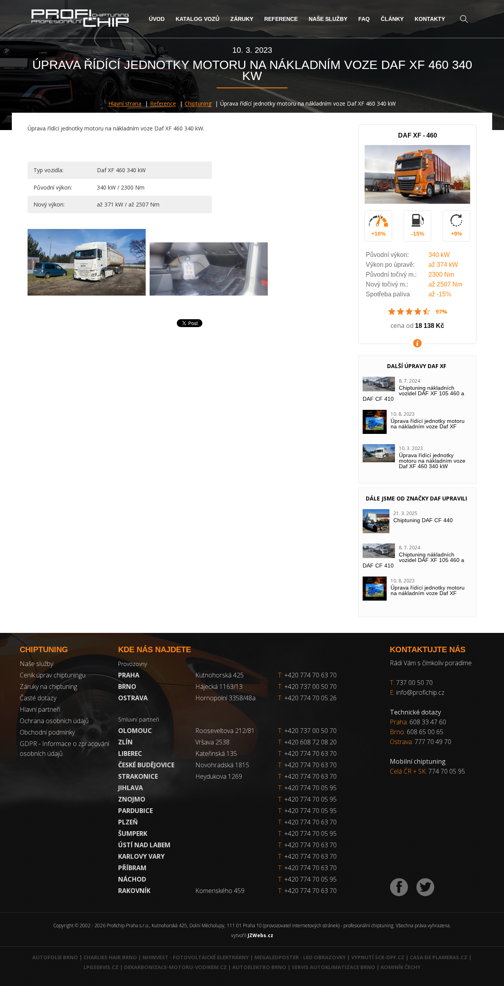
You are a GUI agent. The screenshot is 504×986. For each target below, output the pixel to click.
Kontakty (430, 19)
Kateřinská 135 (216, 753)
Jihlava (130, 787)
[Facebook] (399, 887)
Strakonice (138, 776)
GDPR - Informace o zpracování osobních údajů (64, 748)
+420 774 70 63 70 (307, 675)
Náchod (132, 879)
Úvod (157, 19)
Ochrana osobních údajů (54, 720)
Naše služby (328, 19)
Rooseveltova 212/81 (225, 730)
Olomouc (135, 730)
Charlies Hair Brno (110, 957)
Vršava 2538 (212, 742)
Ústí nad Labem (144, 845)
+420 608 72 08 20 (310, 742)
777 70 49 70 (433, 741)
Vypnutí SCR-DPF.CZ (377, 957)
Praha (128, 675)
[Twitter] (425, 887)
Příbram (132, 867)
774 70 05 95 (446, 771)
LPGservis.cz (101, 967)
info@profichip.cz (420, 692)
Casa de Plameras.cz (438, 957)
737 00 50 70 (414, 682)
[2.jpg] (209, 269)
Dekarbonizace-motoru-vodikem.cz (175, 967)
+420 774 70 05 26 (307, 698)
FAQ (364, 19)
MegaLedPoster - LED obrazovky (300, 957)
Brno (127, 686)
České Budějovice (146, 765)
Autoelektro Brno (259, 967)
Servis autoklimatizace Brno (333, 967)
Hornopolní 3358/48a (225, 698)
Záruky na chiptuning (48, 686)
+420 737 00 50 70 (307, 686)
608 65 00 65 (425, 731)
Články (392, 19)
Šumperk (132, 833)
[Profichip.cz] (80, 19)
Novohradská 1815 (222, 765)
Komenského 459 (220, 890)
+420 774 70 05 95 (310, 787)
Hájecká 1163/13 (219, 686)
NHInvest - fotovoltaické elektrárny (196, 957)
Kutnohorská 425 (219, 675)
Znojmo (131, 799)
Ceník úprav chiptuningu (52, 675)
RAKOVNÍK (134, 890)
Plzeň (128, 822)
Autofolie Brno (55, 957)
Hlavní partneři (40, 709)
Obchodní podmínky (47, 732)
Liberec (130, 753)
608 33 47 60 (428, 722)
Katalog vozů (197, 19)
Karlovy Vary (141, 856)
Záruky (241, 19)
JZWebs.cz (260, 935)
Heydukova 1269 (218, 776)
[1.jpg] (87, 262)
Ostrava (133, 698)
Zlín (125, 742)
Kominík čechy (401, 967)
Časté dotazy (38, 698)
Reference (281, 19)
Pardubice (135, 810)
